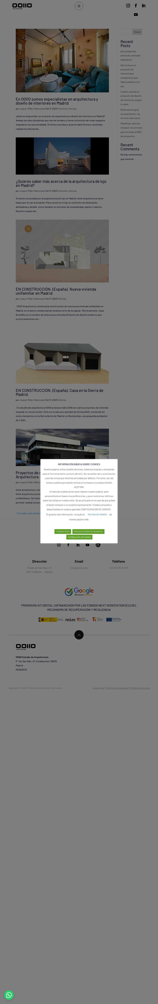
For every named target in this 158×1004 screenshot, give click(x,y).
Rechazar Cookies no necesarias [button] (88, 531)
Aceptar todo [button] (63, 531)
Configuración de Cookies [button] (79, 537)
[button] (9, 995)
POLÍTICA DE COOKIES (97, 514)
